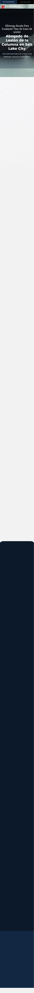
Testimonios (24, 951)
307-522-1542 (17, 727)
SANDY (17, 579)
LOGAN (17, 847)
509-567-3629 (17, 778)
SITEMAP (24, 976)
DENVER (17, 799)
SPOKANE (17, 678)
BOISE (17, 661)
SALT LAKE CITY (17, 627)
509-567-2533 (17, 623)
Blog (5, 955)
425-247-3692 (17, 909)
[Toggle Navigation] (23, 7)
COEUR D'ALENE (17, 782)
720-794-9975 (17, 813)
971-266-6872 (17, 761)
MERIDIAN (17, 596)
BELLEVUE (17, 895)
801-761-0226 (17, 924)
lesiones (3, 119)
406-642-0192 (17, 744)
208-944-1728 (17, 874)
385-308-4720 (17, 658)
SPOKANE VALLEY (17, 611)
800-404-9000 (25, 2)
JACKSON (17, 713)
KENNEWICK (17, 765)
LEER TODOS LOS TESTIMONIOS (17, 491)
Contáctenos (16, 955)
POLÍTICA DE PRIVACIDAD (11, 974)
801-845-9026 (17, 592)
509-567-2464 (17, 692)
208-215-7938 (17, 796)
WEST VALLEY (17, 912)
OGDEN (17, 832)
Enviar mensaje (16, 419)
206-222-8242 (17, 709)
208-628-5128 (17, 675)
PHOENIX (17, 816)
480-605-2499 (17, 828)
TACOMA (17, 878)
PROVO (17, 644)
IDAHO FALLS (17, 862)
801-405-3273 (17, 640)
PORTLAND (17, 747)
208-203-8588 (17, 608)
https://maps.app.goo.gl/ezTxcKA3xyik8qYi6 (17, 891)
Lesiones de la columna (8, 156)
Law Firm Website (9, 981)
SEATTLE (17, 696)
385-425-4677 (17, 859)
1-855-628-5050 (25, 353)
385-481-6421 (17, 843)
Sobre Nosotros (7, 951)
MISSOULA (17, 730)
